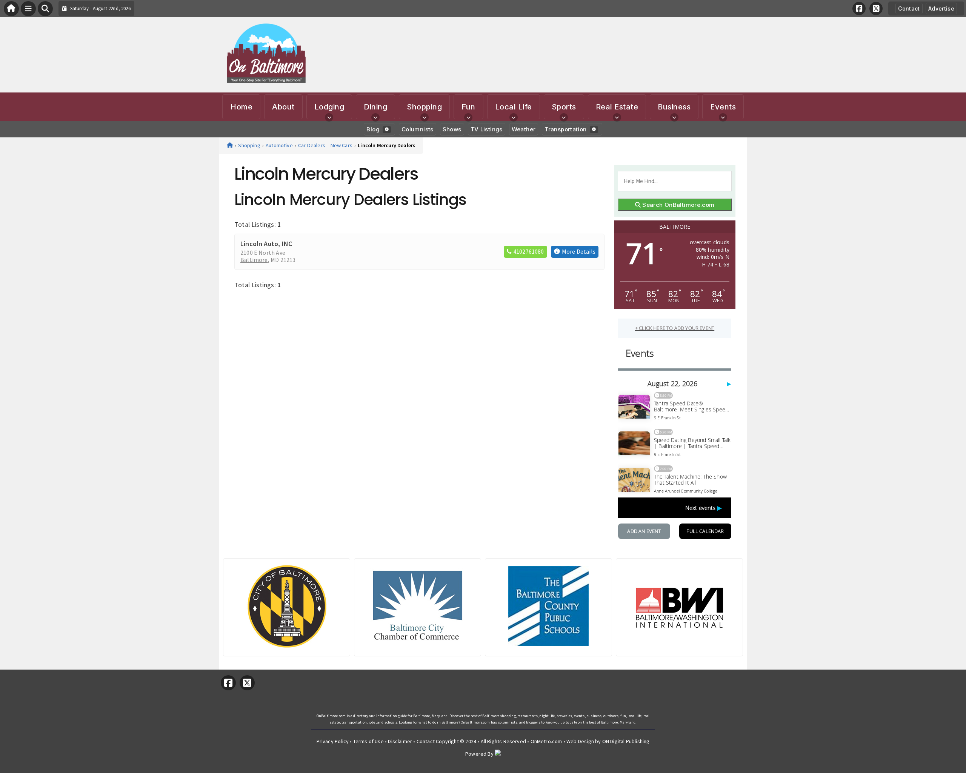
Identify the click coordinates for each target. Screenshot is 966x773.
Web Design (580, 741)
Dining (375, 106)
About (283, 106)
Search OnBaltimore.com (678, 204)
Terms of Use (368, 741)
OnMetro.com (546, 741)
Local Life (513, 106)
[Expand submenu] (329, 117)
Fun (468, 106)
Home (241, 106)
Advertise (941, 8)
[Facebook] (859, 8)
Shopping (424, 106)
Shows (452, 129)
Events (723, 106)
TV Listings (487, 129)
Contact (909, 8)
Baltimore (254, 259)
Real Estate (617, 106)
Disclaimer (400, 741)
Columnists (417, 129)
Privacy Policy (333, 741)
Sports (564, 106)
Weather (524, 129)
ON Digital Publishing (626, 741)
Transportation (565, 129)
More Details (578, 251)
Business (674, 106)
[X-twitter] (876, 8)
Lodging (329, 106)
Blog (373, 129)
